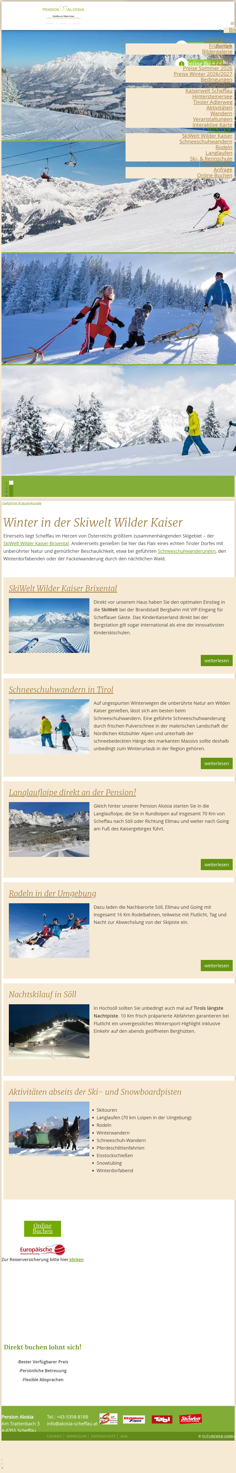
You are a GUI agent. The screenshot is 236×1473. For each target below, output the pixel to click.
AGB (123, 1436)
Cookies (54, 1436)
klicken (76, 1259)
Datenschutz (103, 1436)
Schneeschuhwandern (205, 141)
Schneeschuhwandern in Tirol (61, 690)
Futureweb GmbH (218, 1436)
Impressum (76, 1436)
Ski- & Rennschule (211, 158)
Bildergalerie (217, 51)
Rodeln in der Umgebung (52, 893)
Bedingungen (216, 79)
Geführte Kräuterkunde (21, 503)
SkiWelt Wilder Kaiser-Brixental (36, 543)
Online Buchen (214, 175)
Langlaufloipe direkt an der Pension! (72, 792)
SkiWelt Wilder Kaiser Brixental (63, 588)
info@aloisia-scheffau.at (72, 1424)
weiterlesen (216, 660)
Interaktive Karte (212, 124)
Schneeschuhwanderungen (187, 551)
